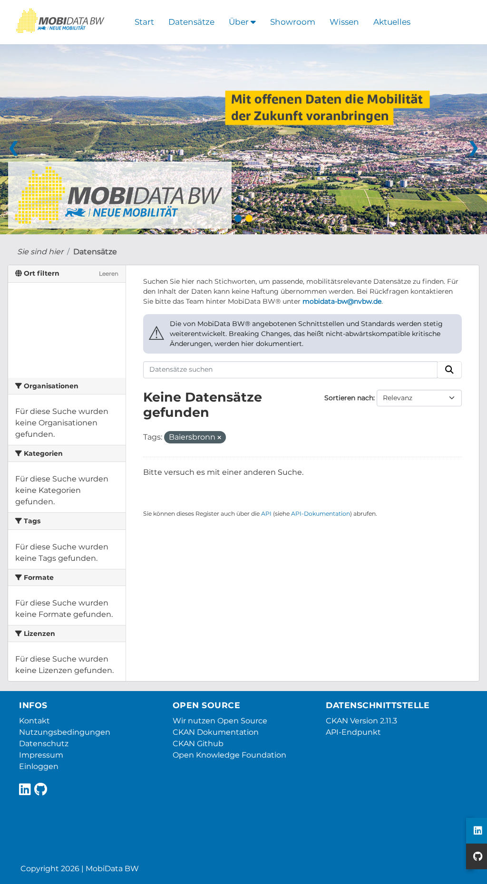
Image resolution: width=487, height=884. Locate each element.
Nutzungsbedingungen (64, 732)
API (266, 513)
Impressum (41, 754)
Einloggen (38, 766)
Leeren (108, 273)
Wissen (344, 22)
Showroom (292, 22)
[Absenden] (449, 369)
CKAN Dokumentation (216, 732)
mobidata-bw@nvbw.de (341, 301)
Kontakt (34, 720)
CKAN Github (198, 743)
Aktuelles (391, 22)
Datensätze (191, 22)
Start (144, 22)
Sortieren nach (348, 398)
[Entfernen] (219, 437)
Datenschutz (43, 743)
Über (240, 22)
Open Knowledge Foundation (229, 754)
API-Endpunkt (353, 732)
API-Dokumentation (320, 513)
